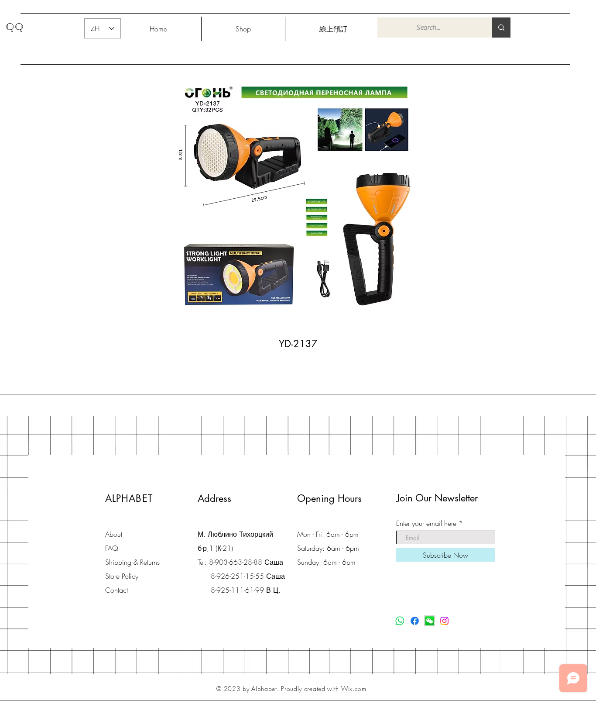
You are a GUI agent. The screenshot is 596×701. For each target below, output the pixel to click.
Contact (116, 590)
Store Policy (121, 576)
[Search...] (501, 27)
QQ (15, 26)
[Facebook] (414, 620)
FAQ (111, 548)
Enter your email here (426, 523)
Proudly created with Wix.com (324, 688)
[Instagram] (444, 620)
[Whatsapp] (399, 620)
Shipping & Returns (132, 562)
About (113, 534)
